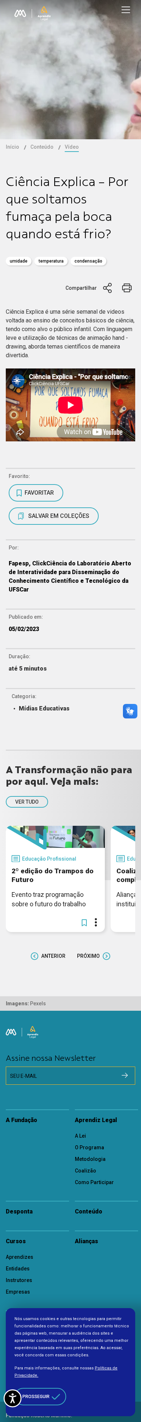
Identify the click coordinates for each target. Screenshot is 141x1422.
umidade (18, 261)
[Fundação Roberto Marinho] (20, 13)
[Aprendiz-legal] (44, 13)
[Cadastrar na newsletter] (124, 1075)
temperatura (51, 261)
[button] (84, 922)
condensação (88, 261)
